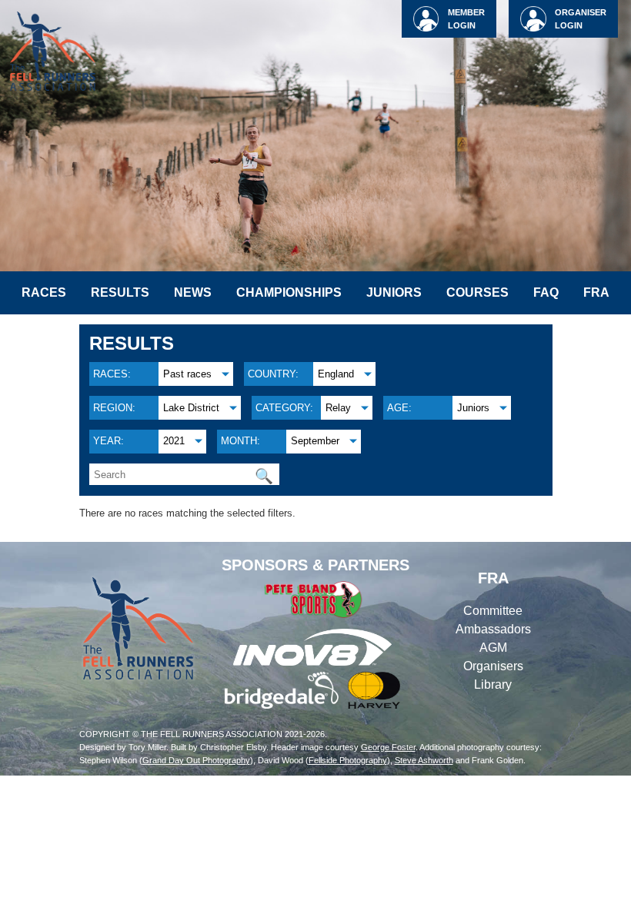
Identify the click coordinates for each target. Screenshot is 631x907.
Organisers (493, 666)
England (336, 374)
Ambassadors (493, 629)
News (193, 292)
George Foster (388, 747)
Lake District (191, 408)
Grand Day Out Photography (196, 760)
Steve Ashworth (424, 760)
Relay (338, 408)
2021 (174, 441)
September (315, 441)
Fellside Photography (348, 760)
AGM (493, 647)
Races (44, 292)
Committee (492, 610)
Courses (477, 292)
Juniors (394, 292)
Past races (187, 374)
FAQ (546, 292)
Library (493, 684)
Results (120, 292)
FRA (596, 292)
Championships (289, 292)
